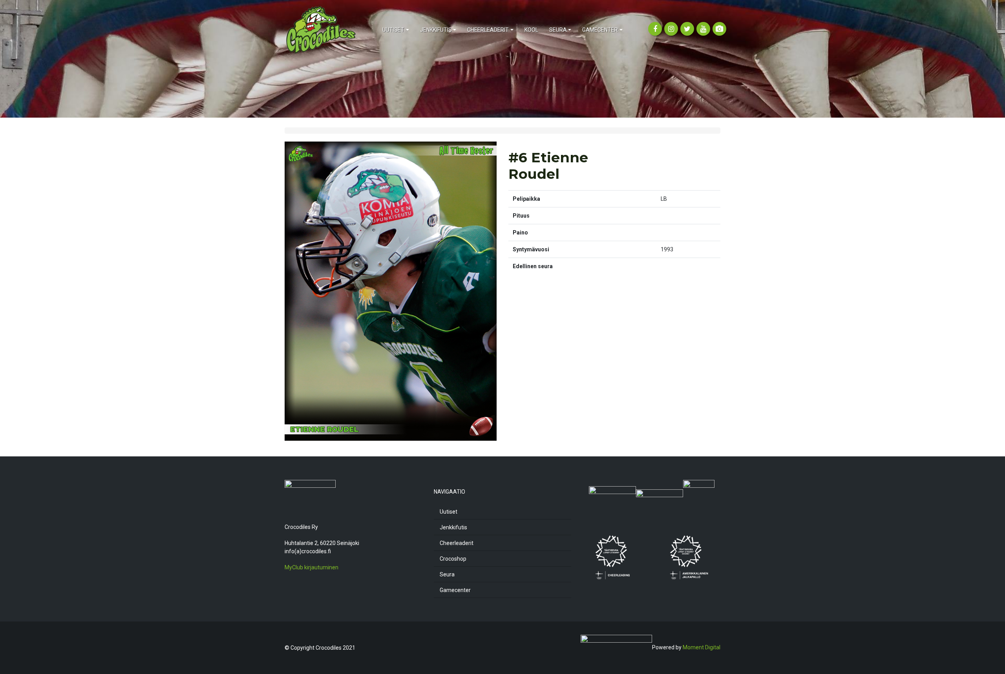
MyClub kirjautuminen (311, 567)
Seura (447, 574)
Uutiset (448, 512)
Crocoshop (453, 559)
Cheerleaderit (456, 543)
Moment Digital (701, 647)
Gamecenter (455, 590)
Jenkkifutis (453, 527)
